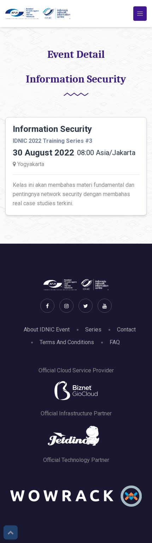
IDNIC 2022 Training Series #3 (52, 141)
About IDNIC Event (47, 329)
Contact (126, 329)
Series (93, 329)
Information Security (52, 129)
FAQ (115, 342)
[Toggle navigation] (140, 13)
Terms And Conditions (67, 342)
